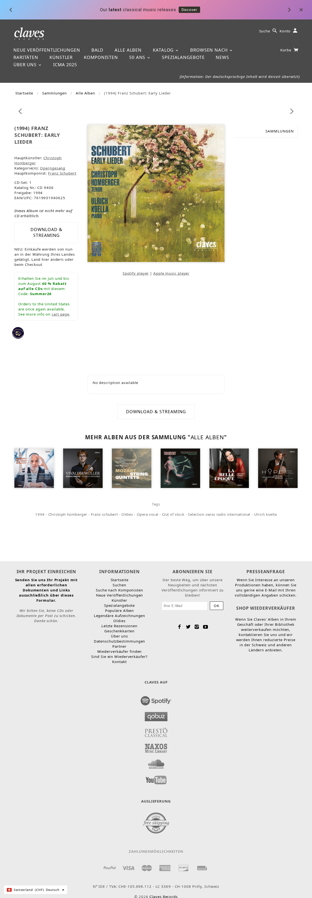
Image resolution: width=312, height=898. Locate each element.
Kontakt (119, 661)
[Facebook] (179, 626)
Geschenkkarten (119, 630)
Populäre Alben (119, 610)
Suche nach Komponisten (119, 590)
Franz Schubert (62, 173)
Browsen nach (209, 50)
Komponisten (101, 57)
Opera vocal (148, 514)
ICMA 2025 (65, 64)
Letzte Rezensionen (119, 625)
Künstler (61, 57)
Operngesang (52, 168)
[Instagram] (196, 626)
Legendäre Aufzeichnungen (119, 615)
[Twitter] (188, 626)
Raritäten (25, 57)
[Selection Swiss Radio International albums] (18, 332)
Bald (97, 50)
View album (234, 9)
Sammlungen (54, 93)
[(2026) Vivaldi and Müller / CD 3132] (83, 467)
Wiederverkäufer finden (119, 651)
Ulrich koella (265, 514)
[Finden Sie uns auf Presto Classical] (156, 731)
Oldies (127, 514)
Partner (119, 646)
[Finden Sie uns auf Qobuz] (156, 715)
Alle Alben (128, 50)
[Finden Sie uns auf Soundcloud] (156, 762)
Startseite (24, 93)
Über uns (25, 64)
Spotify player (136, 273)
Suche (264, 30)
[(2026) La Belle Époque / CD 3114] (229, 467)
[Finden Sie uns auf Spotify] (156, 699)
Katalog (164, 50)
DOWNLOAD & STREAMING (46, 232)
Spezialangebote (183, 57)
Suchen (119, 584)
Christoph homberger (67, 514)
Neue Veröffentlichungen (46, 50)
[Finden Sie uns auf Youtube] (156, 778)
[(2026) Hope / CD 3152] (278, 467)
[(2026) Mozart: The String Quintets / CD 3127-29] (132, 467)
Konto (285, 30)
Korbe (286, 49)
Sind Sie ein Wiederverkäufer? (119, 656)
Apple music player (171, 273)
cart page (60, 314)
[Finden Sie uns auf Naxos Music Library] (156, 746)
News (222, 57)
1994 (39, 514)
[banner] (29, 33)
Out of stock (173, 514)
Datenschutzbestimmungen (119, 641)
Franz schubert (104, 514)
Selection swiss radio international (219, 514)
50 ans (138, 57)
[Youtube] (205, 626)
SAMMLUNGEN (279, 131)
